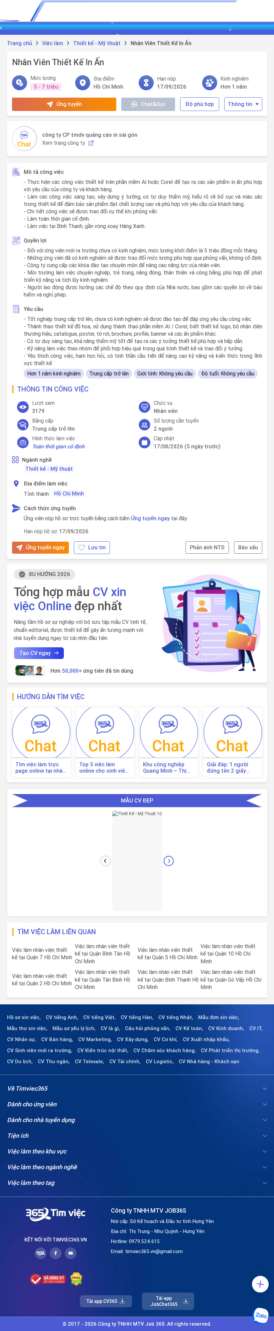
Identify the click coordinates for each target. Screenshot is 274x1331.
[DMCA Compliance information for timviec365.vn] (76, 1279)
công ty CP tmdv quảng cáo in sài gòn (89, 134)
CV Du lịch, (20, 1062)
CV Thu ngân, (54, 1062)
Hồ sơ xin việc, (24, 1017)
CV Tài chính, (125, 1062)
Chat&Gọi (153, 104)
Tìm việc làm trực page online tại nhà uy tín (38, 767)
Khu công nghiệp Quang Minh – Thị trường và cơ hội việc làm (164, 767)
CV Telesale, (89, 1062)
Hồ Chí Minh (69, 493)
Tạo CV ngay (35, 653)
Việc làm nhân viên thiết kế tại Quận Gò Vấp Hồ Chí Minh (230, 979)
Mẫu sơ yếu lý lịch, (74, 1028)
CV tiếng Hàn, (137, 1017)
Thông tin (240, 104)
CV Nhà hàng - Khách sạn (209, 1062)
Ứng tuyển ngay (150, 518)
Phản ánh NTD (207, 547)
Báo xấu (248, 547)
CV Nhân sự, (21, 1039)
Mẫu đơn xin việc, (218, 1017)
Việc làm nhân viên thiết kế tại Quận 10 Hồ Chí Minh (228, 954)
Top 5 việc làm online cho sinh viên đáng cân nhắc (103, 767)
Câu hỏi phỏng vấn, (147, 1028)
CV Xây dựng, (133, 1039)
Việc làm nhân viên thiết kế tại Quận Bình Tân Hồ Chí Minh (102, 954)
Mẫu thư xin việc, (27, 1028)
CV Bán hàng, (57, 1039)
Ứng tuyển (69, 104)
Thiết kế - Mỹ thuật (49, 468)
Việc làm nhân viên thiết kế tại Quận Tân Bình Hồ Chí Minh (102, 979)
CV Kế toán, (189, 1028)
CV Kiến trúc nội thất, (102, 1050)
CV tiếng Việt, (99, 1017)
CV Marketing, (95, 1039)
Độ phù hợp (199, 104)
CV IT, (256, 1028)
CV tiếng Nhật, (175, 1017)
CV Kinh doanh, (226, 1028)
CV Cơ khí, (166, 1039)
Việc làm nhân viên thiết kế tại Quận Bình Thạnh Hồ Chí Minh (168, 979)
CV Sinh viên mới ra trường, (39, 1050)
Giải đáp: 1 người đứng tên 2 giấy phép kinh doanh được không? (227, 767)
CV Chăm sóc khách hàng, (164, 1050)
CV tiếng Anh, (62, 1017)
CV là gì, (110, 1028)
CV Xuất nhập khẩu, (206, 1039)
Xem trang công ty (63, 143)
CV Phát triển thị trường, (230, 1050)
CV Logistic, (160, 1062)
